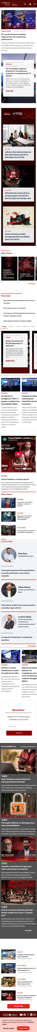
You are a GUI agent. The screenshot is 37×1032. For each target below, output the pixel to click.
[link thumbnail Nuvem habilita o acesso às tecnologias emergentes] (8, 530)
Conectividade (6, 31)
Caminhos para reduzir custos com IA (26, 276)
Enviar (19, 733)
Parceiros (4, 476)
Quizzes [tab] (33, 326)
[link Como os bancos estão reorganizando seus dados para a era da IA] (18, 217)
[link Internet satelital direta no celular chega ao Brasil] (8, 982)
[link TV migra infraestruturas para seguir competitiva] (8, 954)
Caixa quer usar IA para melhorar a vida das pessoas (25, 504)
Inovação (9, 64)
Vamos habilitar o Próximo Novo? (15, 479)
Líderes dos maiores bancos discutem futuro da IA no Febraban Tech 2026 (18, 155)
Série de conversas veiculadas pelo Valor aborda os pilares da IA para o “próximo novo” (17, 912)
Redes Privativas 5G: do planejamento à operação (15, 343)
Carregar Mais (18, 1006)
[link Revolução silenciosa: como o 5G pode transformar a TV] (8, 968)
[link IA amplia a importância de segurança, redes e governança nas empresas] (18, 849)
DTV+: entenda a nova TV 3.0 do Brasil (14, 308)
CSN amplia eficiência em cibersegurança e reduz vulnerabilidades (8, 274)
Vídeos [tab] (18, 326)
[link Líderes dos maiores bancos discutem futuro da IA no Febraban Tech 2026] (18, 135)
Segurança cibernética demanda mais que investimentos (24, 517)
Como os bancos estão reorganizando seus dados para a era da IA (17, 237)
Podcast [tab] (11, 326)
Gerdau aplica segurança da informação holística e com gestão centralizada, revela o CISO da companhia (18, 573)
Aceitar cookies (23, 1028)
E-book (8, 337)
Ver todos (31, 284)
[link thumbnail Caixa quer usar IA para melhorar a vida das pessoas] (8, 503)
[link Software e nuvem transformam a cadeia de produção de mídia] (10, 656)
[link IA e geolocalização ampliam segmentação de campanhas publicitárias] (18, 20)
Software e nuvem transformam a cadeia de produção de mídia (10, 670)
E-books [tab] (4, 326)
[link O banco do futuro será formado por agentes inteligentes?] (8, 995)
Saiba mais (9, 91)
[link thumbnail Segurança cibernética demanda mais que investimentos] (8, 516)
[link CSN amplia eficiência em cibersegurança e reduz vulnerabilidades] (18, 805)
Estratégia (8, 190)
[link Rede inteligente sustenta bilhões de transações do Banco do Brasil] (18, 762)
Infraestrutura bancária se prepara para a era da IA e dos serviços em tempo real (18, 196)
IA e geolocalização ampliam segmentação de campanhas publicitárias (13, 37)
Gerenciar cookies (8, 1028)
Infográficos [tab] (25, 326)
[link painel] (18, 119)
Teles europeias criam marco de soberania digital (17, 321)
